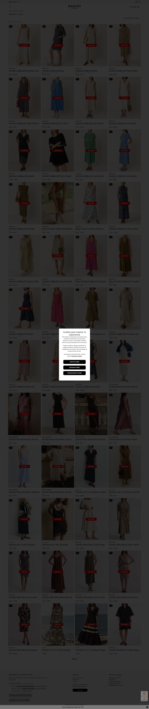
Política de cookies (76, 356)
